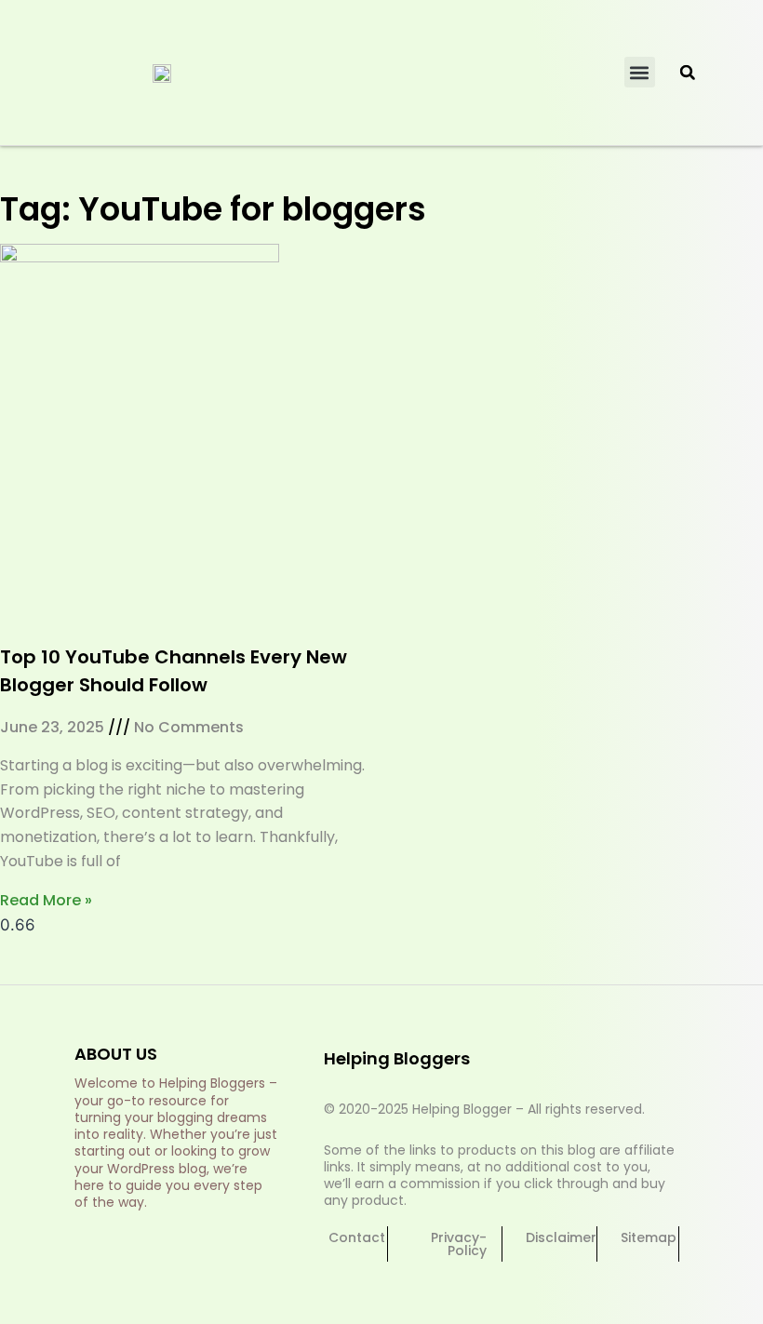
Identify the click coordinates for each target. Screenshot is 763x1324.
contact (356, 1237)
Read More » (46, 900)
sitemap (648, 1237)
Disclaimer (561, 1237)
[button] (639, 72)
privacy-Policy (459, 1244)
